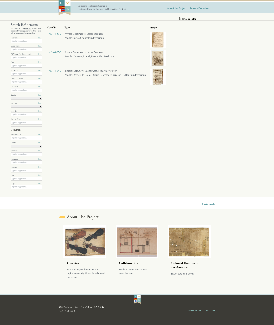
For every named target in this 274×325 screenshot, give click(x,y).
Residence (26, 87)
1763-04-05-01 (54, 52)
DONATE (210, 311)
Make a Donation (199, 8)
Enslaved (26, 103)
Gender (26, 95)
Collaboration (128, 263)
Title (26, 62)
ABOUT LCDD (193, 311)
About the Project (177, 8)
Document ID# (26, 135)
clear (39, 38)
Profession (26, 71)
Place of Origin (26, 119)
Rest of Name (26, 46)
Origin (26, 183)
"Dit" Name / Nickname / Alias (26, 54)
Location (26, 167)
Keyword (26, 151)
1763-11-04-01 (54, 70)
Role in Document (26, 79)
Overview (73, 263)
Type (26, 175)
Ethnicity (26, 111)
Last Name (26, 38)
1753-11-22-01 (54, 33)
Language (26, 159)
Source (26, 143)
